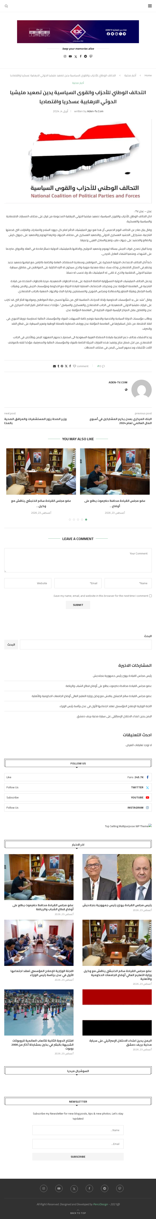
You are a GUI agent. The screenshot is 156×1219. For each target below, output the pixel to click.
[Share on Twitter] (66, 366)
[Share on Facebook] (70, 366)
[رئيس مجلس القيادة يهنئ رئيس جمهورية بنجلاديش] (117, 877)
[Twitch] (91, 57)
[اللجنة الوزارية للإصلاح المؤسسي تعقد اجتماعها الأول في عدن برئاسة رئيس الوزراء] (39, 943)
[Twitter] (75, 57)
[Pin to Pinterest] (62, 366)
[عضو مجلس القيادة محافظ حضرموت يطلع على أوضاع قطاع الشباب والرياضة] (115, 471)
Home (148, 75)
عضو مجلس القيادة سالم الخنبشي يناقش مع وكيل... (41, 503)
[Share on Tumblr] (58, 366)
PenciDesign (100, 1204)
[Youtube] (70, 57)
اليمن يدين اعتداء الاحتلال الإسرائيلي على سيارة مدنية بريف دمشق (114, 716)
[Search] (6, 6)
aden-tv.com (95, 111)
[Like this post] (74, 366)
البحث (148, 636)
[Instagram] (65, 57)
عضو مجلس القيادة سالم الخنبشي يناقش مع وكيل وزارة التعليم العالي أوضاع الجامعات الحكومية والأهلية (92, 696)
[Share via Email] (54, 366)
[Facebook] (80, 57)
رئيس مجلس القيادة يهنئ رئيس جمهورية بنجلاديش (122, 675)
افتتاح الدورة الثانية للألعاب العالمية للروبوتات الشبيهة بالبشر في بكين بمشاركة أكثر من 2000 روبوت (42, 1045)
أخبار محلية (130, 75)
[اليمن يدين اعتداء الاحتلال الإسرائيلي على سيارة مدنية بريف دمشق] (117, 1012)
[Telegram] (85, 57)
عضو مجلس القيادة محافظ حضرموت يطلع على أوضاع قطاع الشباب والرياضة (109, 685)
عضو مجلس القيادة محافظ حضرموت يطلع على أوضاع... (114, 503)
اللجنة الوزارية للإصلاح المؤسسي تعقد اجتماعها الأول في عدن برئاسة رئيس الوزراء (106, 706)
